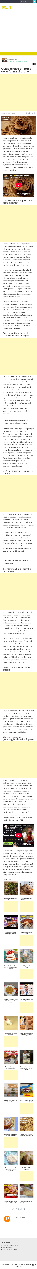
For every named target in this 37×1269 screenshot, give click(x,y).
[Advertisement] (18, 32)
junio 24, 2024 (6, 113)
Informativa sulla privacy (11, 1245)
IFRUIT (6, 7)
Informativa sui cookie (10, 1249)
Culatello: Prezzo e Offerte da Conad (17, 61)
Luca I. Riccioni (19, 1217)
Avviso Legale (7, 1247)
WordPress (13, 1264)
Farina (13, 113)
